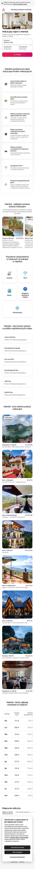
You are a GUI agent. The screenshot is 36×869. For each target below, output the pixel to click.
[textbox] (10, 49)
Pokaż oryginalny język (20, 4)
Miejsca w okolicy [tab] (7, 812)
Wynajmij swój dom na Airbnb (21, 10)
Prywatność (14, 862)
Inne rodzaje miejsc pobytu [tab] (24, 812)
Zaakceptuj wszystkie (17, 847)
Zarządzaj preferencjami (17, 857)
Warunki (21, 862)
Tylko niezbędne (17, 852)
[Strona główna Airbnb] (3, 10)
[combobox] (17, 42)
